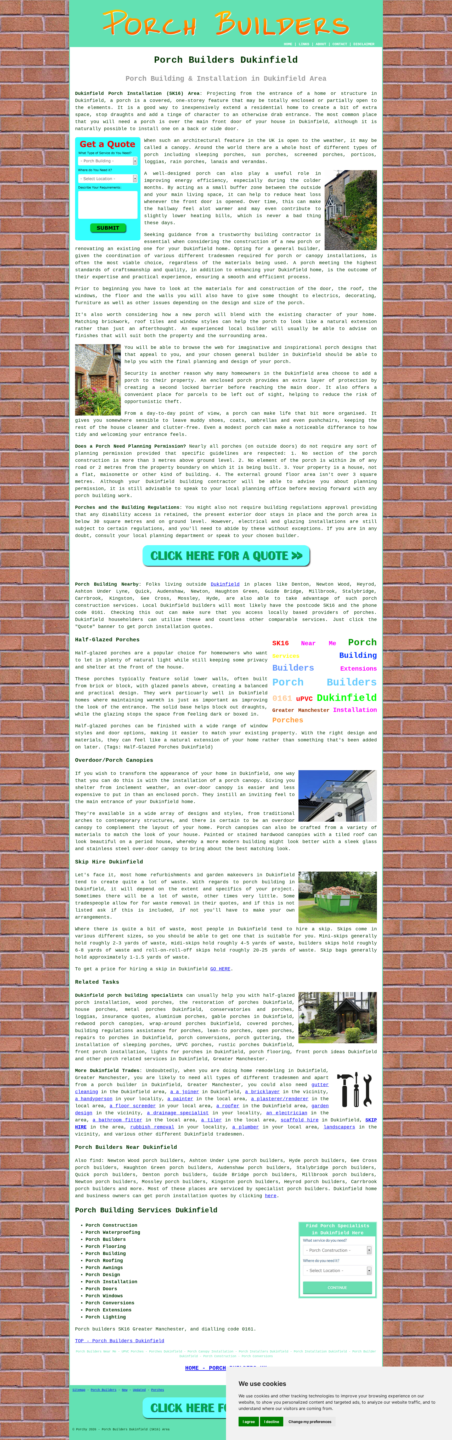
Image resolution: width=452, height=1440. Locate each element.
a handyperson (93, 1099)
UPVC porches (194, 1044)
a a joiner (184, 1092)
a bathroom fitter (117, 1120)
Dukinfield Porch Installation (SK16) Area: (138, 93)
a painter (180, 1099)
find (95, 1160)
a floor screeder (133, 1106)
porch (295, 303)
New (124, 1390)
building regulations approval (306, 507)
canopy (170, 848)
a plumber (245, 1127)
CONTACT (339, 44)
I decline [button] (271, 1421)
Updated (139, 1390)
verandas (253, 161)
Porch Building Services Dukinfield (146, 1210)
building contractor (283, 234)
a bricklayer (262, 1092)
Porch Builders (103, 1390)
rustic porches (238, 1044)
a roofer (227, 1106)
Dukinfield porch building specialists (129, 995)
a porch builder (114, 1084)
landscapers (339, 1127)
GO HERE (220, 969)
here (270, 1196)
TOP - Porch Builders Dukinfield (119, 1341)
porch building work (102, 495)
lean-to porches (229, 1030)
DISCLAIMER (363, 44)
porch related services (135, 1059)
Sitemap (78, 1390)
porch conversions (203, 1037)
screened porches (318, 154)
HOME (288, 44)
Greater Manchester (239, 1059)
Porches (157, 1390)
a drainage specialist (178, 1113)
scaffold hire (299, 1120)
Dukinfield (225, 584)
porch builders (95, 1188)
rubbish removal (152, 1127)
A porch (304, 263)
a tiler (211, 1120)
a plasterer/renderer (280, 1099)
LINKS (304, 44)
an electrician (286, 1113)
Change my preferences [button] (310, 1421)
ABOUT (321, 44)
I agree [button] (249, 1421)
